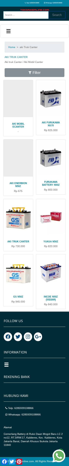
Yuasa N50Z (50, 241)
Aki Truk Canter (18, 241)
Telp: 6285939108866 (32, 3)
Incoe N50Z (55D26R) (51, 298)
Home (11, 47)
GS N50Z (18, 296)
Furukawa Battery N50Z (51, 183)
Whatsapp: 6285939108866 (53, 3)
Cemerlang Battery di (16, 433)
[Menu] (8, 31)
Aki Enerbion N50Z (18, 185)
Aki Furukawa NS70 (51, 124)
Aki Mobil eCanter (18, 125)
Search (57, 14)
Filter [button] (36, 73)
